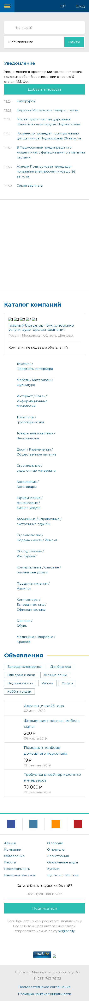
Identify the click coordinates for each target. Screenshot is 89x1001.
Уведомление (19, 63)
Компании (12, 849)
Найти (74, 42)
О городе (55, 843)
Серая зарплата (30, 185)
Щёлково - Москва (62, 875)
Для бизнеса (60, 667)
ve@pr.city (66, 931)
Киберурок (26, 101)
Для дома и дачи (21, 675)
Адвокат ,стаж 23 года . (44, 706)
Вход (80, 6)
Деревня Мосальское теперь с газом (47, 110)
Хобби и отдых (19, 691)
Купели (53, 869)
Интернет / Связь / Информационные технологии (32, 401)
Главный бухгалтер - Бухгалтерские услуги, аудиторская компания (41, 327)
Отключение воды (62, 862)
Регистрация (58, 856)
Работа (47, 683)
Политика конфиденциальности (44, 994)
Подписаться (44, 908)
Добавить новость (44, 89)
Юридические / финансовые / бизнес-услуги (29, 503)
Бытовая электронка (24, 667)
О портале (55, 849)
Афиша (10, 843)
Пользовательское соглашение (44, 987)
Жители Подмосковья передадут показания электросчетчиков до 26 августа (46, 171)
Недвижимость (20, 683)
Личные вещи (55, 675)
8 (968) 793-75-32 (47, 979)
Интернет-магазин (19, 875)
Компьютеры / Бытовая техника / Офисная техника (31, 604)
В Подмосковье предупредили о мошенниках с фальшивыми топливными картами (51, 152)
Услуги (67, 683)
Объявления (23, 655)
